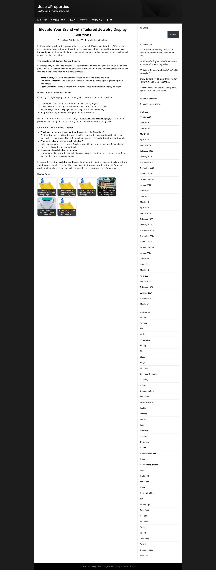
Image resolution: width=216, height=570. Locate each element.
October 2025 (146, 173)
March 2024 (145, 281)
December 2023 (147, 298)
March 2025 (145, 213)
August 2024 (146, 253)
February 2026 (146, 151)
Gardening (144, 442)
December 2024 (147, 230)
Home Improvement (149, 465)
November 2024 (147, 236)
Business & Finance (149, 374)
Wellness (144, 555)
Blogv (142, 362)
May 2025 (144, 202)
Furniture (144, 431)
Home (142, 459)
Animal (143, 317)
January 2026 (146, 156)
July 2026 (144, 122)
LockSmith (144, 476)
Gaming (143, 436)
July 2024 (144, 259)
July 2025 (144, 190)
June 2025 (145, 196)
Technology (58, 20)
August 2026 (145, 117)
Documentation (147, 391)
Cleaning (144, 379)
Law (142, 470)
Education (97, 20)
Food (142, 425)
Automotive (145, 340)
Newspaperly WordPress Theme (122, 566)
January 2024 (146, 293)
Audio (142, 334)
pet (141, 499)
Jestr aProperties (53, 6)
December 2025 (147, 162)
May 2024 (144, 270)
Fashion (143, 408)
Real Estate (145, 510)
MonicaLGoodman (99, 40)
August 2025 (145, 185)
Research (144, 521)
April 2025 (144, 208)
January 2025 (146, 225)
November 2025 (147, 168)
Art (141, 328)
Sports (143, 533)
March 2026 (145, 145)
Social (143, 527)
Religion (143, 516)
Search (144, 28)
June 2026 (145, 128)
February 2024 (146, 287)
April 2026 (144, 139)
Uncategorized (146, 550)
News (142, 487)
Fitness (143, 419)
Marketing (144, 482)
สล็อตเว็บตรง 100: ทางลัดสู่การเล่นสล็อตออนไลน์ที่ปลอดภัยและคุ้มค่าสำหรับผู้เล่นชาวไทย (158, 52)
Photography (146, 504)
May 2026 (144, 134)
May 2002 (144, 304)
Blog (109, 20)
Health (72, 20)
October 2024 (146, 242)
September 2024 (147, 247)
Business (42, 20)
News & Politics (147, 493)
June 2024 (145, 264)
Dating (143, 385)
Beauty (143, 345)
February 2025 (146, 219)
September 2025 (147, 179)
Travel (84, 20)
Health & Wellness (148, 453)
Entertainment (146, 402)
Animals (143, 323)
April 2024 (144, 276)
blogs (142, 357)
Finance (143, 414)
